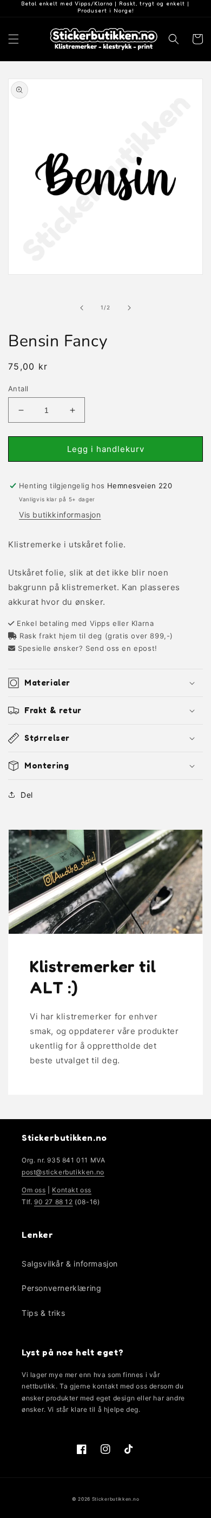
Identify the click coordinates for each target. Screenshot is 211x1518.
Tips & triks (43, 1312)
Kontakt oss (71, 1190)
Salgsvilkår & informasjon (70, 1263)
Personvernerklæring (61, 1288)
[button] (13, 39)
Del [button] (27, 794)
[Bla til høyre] (129, 308)
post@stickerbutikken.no (63, 1172)
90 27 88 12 (53, 1202)
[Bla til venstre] (82, 308)
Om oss (34, 1190)
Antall (18, 388)
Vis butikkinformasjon (60, 514)
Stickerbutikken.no (116, 1499)
